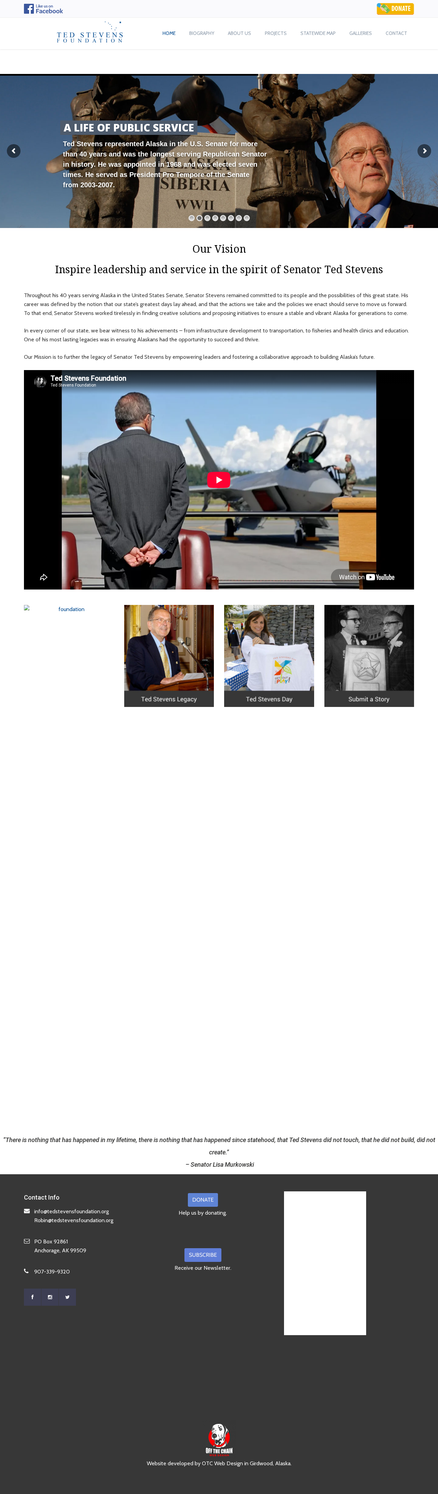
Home (169, 33)
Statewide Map (318, 33)
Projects (276, 33)
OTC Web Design (222, 1463)
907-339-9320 (52, 1271)
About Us (239, 33)
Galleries (360, 33)
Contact (396, 33)
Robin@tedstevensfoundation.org (73, 1220)
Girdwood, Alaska (270, 1463)
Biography (201, 33)
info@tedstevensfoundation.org (71, 1211)
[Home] (90, 30)
